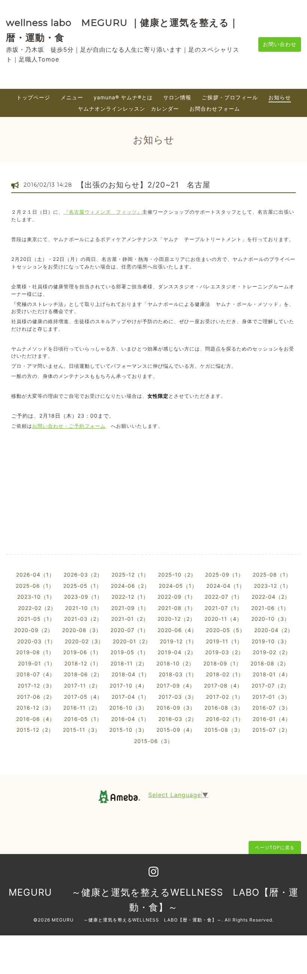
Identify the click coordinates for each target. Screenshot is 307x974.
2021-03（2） (83, 619)
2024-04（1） (225, 586)
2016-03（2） (177, 719)
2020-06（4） (177, 630)
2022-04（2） (271, 596)
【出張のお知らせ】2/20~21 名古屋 (147, 184)
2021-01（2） (130, 619)
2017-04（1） (130, 697)
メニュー (72, 97)
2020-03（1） (36, 641)
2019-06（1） (82, 652)
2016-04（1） (130, 719)
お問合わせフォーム (214, 108)
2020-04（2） (273, 630)
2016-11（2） (81, 707)
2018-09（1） (222, 663)
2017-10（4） (129, 685)
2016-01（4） (272, 719)
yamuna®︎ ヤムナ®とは (123, 97)
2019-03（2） (224, 652)
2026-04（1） (35, 574)
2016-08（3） (223, 707)
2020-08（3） (81, 630)
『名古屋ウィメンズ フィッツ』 (103, 212)
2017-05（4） (83, 697)
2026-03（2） (83, 574)
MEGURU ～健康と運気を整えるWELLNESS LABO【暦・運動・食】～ (137, 920)
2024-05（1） (178, 586)
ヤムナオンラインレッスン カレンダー (128, 108)
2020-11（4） (223, 619)
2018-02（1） (225, 674)
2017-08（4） (223, 685)
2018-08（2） (269, 663)
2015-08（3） (223, 730)
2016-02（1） (225, 719)
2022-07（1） (224, 596)
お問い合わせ (280, 44)
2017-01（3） (271, 697)
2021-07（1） (223, 608)
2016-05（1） (83, 719)
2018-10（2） (175, 663)
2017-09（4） (175, 685)
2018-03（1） (178, 674)
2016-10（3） (128, 707)
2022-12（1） (130, 596)
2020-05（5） (225, 630)
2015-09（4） (175, 730)
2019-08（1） (35, 652)
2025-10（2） (177, 574)
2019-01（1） (36, 663)
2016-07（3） (271, 707)
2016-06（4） (35, 719)
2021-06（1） (270, 608)
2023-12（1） (272, 586)
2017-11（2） (82, 685)
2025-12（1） (130, 574)
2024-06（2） (130, 586)
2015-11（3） (81, 730)
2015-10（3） (128, 730)
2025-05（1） (82, 586)
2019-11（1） (224, 641)
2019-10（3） (271, 641)
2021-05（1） (36, 619)
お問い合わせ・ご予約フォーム (69, 426)
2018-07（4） (35, 674)
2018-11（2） (129, 663)
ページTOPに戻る (275, 847)
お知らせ (279, 97)
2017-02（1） (224, 697)
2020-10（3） (270, 619)
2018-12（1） (82, 663)
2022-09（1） (177, 596)
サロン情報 (177, 97)
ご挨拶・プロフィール (230, 97)
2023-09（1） (83, 596)
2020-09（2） (33, 630)
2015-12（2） (35, 730)
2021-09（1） (130, 608)
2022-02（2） (37, 608)
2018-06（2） (83, 674)
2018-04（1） (131, 674)
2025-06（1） (35, 586)
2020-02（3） (84, 641)
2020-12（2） (176, 619)
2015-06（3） (153, 741)
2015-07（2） (271, 730)
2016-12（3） (35, 707)
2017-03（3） (177, 697)
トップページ (33, 97)
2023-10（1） (36, 596)
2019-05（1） (129, 652)
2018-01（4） (272, 674)
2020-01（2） (132, 641)
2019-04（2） (177, 652)
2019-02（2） (272, 652)
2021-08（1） (177, 608)
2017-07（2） (270, 685)
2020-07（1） (129, 630)
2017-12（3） (36, 685)
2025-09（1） (224, 574)
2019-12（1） (178, 641)
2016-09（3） (175, 707)
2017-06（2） (36, 697)
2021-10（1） (83, 608)
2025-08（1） (272, 574)
